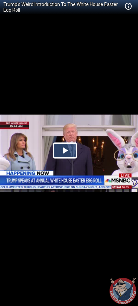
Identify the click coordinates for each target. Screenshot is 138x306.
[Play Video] (65, 150)
